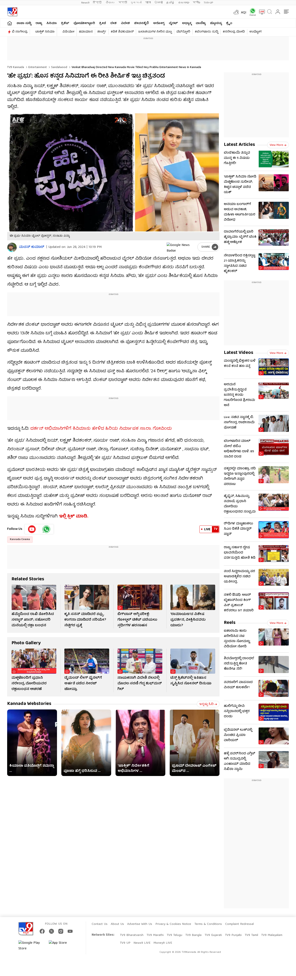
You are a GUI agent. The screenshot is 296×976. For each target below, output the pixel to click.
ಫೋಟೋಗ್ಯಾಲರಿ (84, 23)
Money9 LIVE (162, 943)
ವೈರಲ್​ (173, 23)
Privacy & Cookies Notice (173, 924)
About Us (117, 924)
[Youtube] (32, 529)
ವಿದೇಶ (125, 23)
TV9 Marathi (155, 935)
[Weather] (236, 12)
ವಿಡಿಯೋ (68, 31)
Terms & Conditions (208, 924)
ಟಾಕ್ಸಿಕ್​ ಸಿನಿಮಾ (45, 31)
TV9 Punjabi (233, 935)
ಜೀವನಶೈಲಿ (141, 23)
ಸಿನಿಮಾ (51, 23)
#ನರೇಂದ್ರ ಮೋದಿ (234, 31)
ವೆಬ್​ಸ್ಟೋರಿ (183, 31)
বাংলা (148, 2)
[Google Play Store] (31, 946)
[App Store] (62, 946)
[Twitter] (51, 931)
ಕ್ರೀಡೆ (102, 23)
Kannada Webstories (29, 704)
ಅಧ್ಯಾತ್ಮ (186, 23)
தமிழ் (170, 2)
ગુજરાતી (136, 2)
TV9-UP (208, 2)
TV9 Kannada (15, 67)
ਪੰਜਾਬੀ (158, 2)
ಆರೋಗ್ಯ (158, 23)
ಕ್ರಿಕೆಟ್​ (65, 23)
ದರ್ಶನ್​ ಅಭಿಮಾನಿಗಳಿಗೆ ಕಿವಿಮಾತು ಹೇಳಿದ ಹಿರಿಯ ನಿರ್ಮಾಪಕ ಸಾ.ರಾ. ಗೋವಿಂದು (101, 429)
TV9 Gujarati (213, 935)
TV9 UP (125, 943)
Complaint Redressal (239, 924)
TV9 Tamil (251, 935)
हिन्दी (97, 2)
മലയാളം (183, 2)
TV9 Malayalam (271, 935)
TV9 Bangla (193, 935)
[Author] (12, 247)
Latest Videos (238, 353)
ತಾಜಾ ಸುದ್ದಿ (23, 23)
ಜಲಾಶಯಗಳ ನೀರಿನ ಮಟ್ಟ (155, 31)
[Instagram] (60, 931)
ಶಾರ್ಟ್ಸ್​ (101, 31)
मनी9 (196, 2)
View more (276, 145)
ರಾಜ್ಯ (39, 23)
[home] (9, 23)
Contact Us (99, 924)
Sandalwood (58, 67)
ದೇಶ (113, 23)
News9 (85, 2)
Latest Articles (239, 145)
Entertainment (37, 67)
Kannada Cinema (20, 539)
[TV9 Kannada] (12, 11)
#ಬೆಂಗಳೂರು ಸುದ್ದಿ (206, 31)
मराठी (123, 2)
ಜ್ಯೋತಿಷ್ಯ (216, 23)
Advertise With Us (139, 924)
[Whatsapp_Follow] (46, 529)
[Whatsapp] (251, 12)
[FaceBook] (42, 931)
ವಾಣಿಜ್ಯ (201, 23)
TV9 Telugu (174, 935)
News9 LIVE (141, 943)
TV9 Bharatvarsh (131, 935)
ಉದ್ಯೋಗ (255, 31)
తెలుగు (110, 2)
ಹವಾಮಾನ (86, 31)
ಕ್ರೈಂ (229, 23)
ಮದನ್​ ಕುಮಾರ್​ (31, 247)
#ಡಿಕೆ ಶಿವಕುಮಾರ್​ (122, 31)
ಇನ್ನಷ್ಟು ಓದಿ (206, 704)
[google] (181, 247)
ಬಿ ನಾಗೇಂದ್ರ (20, 31)
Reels (230, 623)
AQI (243, 13)
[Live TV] (260, 12)
